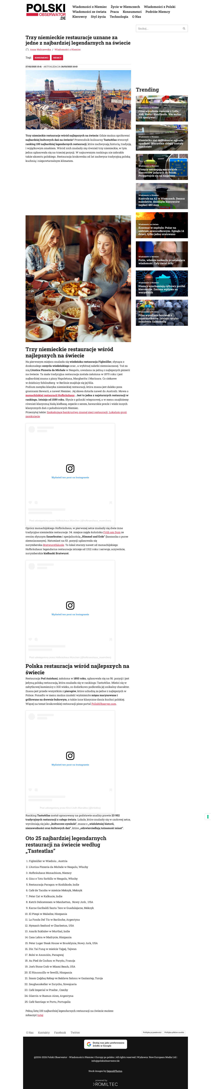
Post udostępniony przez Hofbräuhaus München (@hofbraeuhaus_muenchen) (70, 520)
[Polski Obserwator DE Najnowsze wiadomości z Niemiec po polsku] (46, 11)
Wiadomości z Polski (159, 7)
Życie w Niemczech (125, 7)
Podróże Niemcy (158, 12)
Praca (114, 12)
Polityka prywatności (152, 1032)
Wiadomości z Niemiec (89, 7)
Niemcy (57, 57)
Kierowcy (79, 16)
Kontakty (44, 1032)
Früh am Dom (112, 532)
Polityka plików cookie (174, 1032)
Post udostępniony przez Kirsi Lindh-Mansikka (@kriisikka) (70, 808)
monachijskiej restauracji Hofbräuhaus (50, 395)
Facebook (60, 1032)
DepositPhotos (114, 1071)
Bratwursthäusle (53, 545)
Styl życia (98, 16)
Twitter (75, 1032)
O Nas (136, 16)
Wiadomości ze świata (89, 12)
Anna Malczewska (40, 49)
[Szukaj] (184, 28)
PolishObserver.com (103, 703)
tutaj (40, 1015)
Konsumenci (132, 12)
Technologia (119, 16)
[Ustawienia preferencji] (208, 817)
